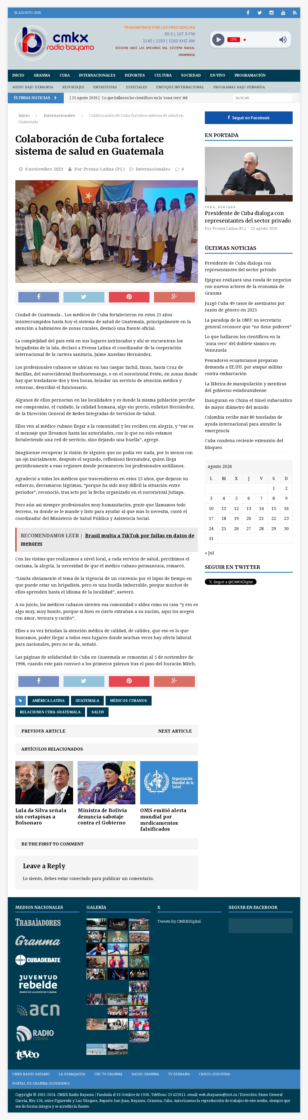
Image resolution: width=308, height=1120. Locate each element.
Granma (42, 75)
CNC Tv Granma (108, 1074)
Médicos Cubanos (128, 701)
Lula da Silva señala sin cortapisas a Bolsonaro (40, 816)
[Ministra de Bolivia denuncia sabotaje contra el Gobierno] (106, 800)
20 (248, 518)
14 (261, 508)
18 (223, 518)
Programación (250, 75)
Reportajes (73, 87)
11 (223, 508)
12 (236, 508)
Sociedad (191, 75)
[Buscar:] (263, 97)
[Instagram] (271, 13)
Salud (97, 712)
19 (236, 518)
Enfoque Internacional (180, 87)
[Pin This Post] (129, 297)
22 (273, 518)
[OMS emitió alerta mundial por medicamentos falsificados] (169, 801)
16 (286, 508)
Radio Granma (145, 1074)
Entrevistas (105, 87)
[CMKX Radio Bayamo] (54, 43)
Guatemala (87, 701)
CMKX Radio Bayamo (31, 1074)
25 (223, 528)
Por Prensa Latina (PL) (99, 169)
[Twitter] (259, 13)
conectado (80, 878)
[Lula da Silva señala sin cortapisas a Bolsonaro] (44, 800)
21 (261, 518)
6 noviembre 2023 (44, 169)
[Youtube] (283, 13)
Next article (175, 731)
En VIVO (217, 75)
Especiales (136, 87)
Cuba (65, 75)
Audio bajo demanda (33, 87)
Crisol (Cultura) (214, 1074)
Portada (227, 207)
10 (211, 508)
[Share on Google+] (174, 297)
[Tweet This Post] (83, 297)
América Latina (48, 701)
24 (211, 528)
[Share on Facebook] (38, 297)
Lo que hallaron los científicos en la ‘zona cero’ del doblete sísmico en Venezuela (242, 343)
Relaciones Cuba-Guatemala (50, 712)
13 (248, 508)
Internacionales (97, 75)
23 (286, 518)
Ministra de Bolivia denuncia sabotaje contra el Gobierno (102, 816)
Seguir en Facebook (249, 117)
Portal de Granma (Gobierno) (41, 1083)
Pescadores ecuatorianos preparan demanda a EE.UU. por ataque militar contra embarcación (244, 367)
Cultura (163, 75)
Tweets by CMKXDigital (179, 921)
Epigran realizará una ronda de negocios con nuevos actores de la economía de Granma (248, 287)
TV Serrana (179, 1074)
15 (273, 508)
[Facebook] (248, 13)
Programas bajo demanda (239, 87)
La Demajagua (72, 1074)
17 (211, 518)
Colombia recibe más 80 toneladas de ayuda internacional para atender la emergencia (243, 424)
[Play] (218, 39)
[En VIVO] (295, 13)
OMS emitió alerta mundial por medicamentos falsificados (163, 819)
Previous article (43, 731)
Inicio (18, 75)
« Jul (209, 553)
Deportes (135, 75)
